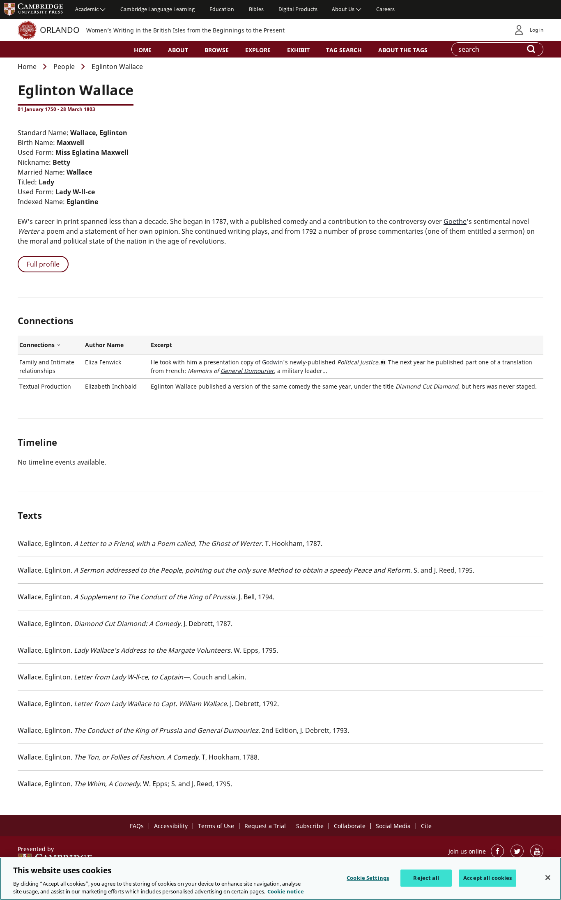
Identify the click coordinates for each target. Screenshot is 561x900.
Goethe (455, 221)
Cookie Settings (368, 878)
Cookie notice (285, 891)
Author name (104, 345)
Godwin (272, 362)
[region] (280, 878)
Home (143, 50)
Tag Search (344, 50)
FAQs (137, 826)
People (64, 66)
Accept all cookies (487, 878)
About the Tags (403, 50)
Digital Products (297, 9)
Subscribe (310, 826)
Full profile (43, 264)
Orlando (60, 29)
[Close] (548, 878)
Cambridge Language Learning (157, 9)
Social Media (393, 826)
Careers (385, 9)
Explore (258, 50)
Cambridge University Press (33, 9)
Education (221, 9)
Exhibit (298, 50)
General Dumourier (247, 371)
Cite (426, 826)
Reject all (426, 878)
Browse (217, 50)
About (178, 50)
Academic (87, 9)
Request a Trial (265, 826)
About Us (343, 9)
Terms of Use (216, 826)
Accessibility (171, 826)
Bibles (256, 9)
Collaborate (350, 826)
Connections (50, 345)
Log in (536, 29)
